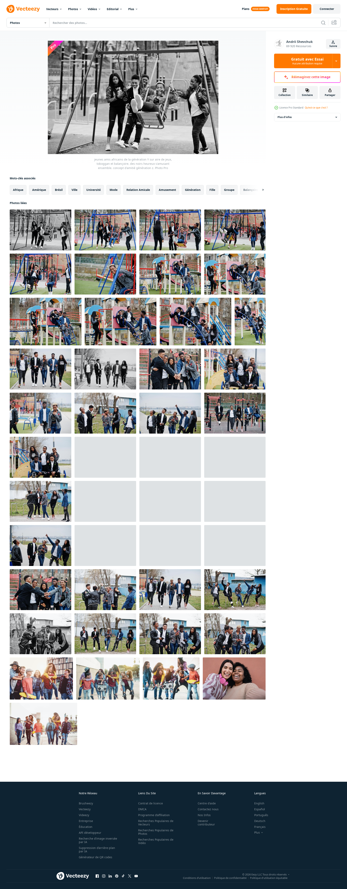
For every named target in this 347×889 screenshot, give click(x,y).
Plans (245, 9)
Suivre (333, 46)
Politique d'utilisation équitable (268, 877)
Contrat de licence (150, 803)
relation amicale (138, 190)
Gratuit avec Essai (307, 61)
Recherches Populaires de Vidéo (155, 841)
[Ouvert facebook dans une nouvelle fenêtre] (97, 875)
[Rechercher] (323, 22)
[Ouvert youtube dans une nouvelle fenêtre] (136, 875)
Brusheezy (86, 803)
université (93, 190)
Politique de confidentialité (230, 877)
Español (259, 809)
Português (261, 815)
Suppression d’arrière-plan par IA (97, 849)
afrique (18, 190)
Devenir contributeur (206, 822)
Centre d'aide (207, 803)
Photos (73, 9)
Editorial (113, 9)
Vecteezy (85, 809)
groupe (229, 190)
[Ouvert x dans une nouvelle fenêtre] (129, 875)
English (259, 803)
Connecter (327, 9)
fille (212, 190)
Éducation (85, 827)
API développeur (90, 833)
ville (74, 190)
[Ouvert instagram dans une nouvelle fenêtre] (103, 875)
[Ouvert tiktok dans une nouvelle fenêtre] (123, 875)
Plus (131, 9)
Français (260, 827)
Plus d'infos (285, 117)
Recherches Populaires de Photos (155, 832)
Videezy (84, 815)
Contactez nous (208, 809)
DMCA (142, 809)
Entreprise (86, 821)
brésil (59, 190)
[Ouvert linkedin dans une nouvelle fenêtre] (110, 875)
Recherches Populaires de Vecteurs (155, 822)
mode (113, 190)
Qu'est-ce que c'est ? (316, 107)
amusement (167, 190)
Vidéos (92, 9)
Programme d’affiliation (154, 815)
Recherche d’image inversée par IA (98, 840)
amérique (39, 190)
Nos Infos (204, 815)
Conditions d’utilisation (197, 877)
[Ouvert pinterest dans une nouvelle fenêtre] (116, 875)
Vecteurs (52, 9)
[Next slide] (259, 190)
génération (193, 190)
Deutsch (259, 821)
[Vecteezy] (23, 9)
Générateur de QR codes (95, 857)
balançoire (250, 190)
